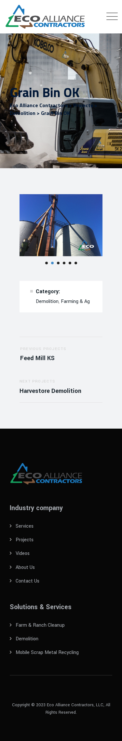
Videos (23, 553)
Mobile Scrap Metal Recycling (47, 652)
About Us (25, 567)
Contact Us (27, 581)
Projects (25, 539)
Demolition (47, 301)
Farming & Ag (75, 301)
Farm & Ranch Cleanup (40, 625)
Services (25, 526)
